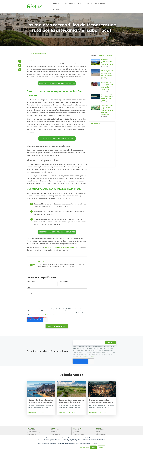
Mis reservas (54, 431)
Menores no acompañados (34, 433)
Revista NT (76, 431)
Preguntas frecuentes (101, 434)
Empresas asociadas (101, 433)
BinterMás (98, 428)
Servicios (53, 428)
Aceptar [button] (93, 447)
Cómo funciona (100, 429)
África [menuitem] (79, 3)
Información (30, 428)
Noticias (75, 433)
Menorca (30, 64)
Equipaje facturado (32, 431)
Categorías (109, 55)
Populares (101, 55)
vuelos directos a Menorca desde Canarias (60, 247)
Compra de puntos (56, 434)
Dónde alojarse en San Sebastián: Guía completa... (101, 401)
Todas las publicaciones (38, 54)
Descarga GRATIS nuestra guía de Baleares (57, 83)
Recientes (93, 55)
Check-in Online (55, 429)
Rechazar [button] (101, 447)
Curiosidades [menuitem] (56, 9)
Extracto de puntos (56, 433)
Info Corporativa (77, 428)
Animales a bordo (31, 434)
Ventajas (98, 431)
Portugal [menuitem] (88, 3)
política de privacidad (49, 315)
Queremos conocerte (78, 434)
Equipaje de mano (31, 429)
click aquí (90, 440)
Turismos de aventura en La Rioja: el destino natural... (71, 401)
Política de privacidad (88, 356)
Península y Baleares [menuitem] (67, 3)
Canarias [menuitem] (55, 3)
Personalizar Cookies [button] (84, 447)
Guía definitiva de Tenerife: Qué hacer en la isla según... (40, 401)
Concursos (76, 429)
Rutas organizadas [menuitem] (100, 3)
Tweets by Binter (95, 123)
